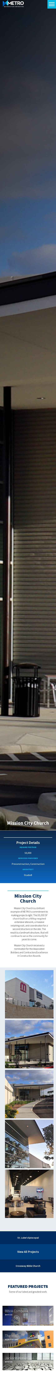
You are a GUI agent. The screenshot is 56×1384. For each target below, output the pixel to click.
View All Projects (28, 1252)
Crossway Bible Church (28, 1265)
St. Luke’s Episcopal (28, 1237)
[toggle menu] (51, 4)
